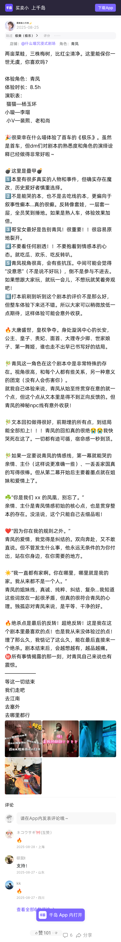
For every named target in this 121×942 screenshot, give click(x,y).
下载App (105, 7)
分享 (84, 935)
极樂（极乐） (26, 36)
